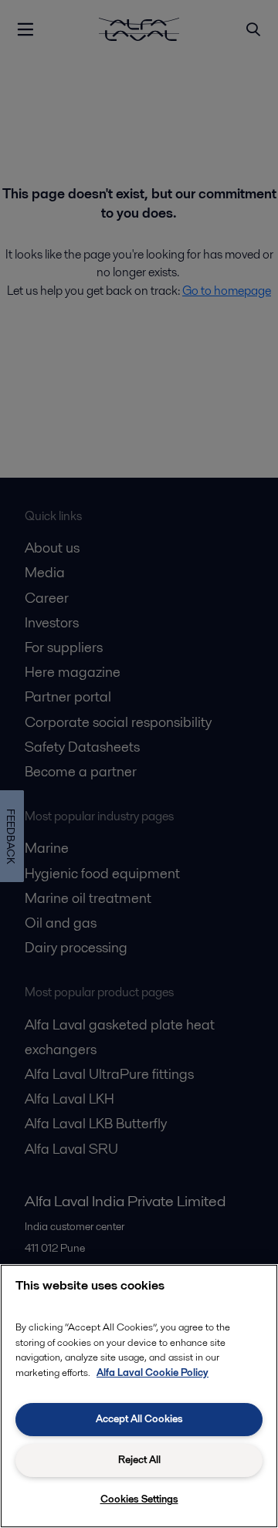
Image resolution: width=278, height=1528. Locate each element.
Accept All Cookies (139, 1418)
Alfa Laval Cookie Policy (152, 1372)
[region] (139, 1396)
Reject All (139, 1459)
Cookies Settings (139, 1499)
